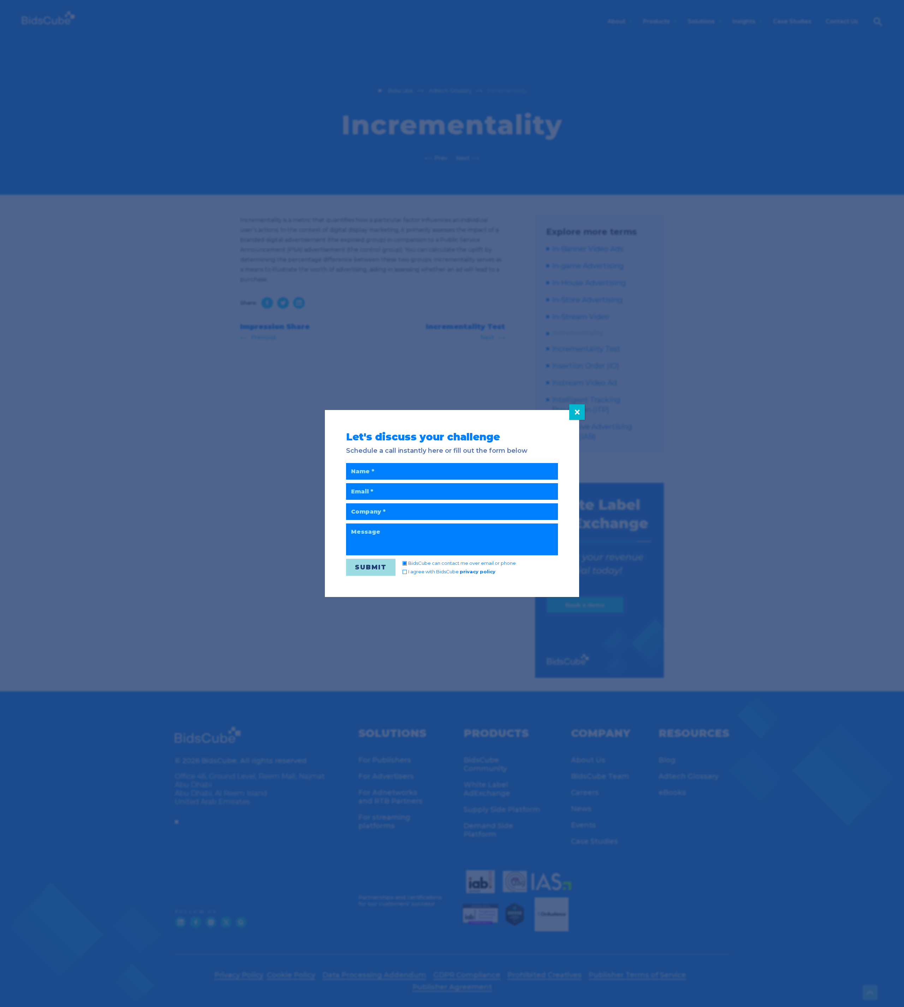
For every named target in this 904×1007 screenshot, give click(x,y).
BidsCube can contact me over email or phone (462, 563)
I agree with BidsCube (451, 571)
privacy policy (477, 571)
